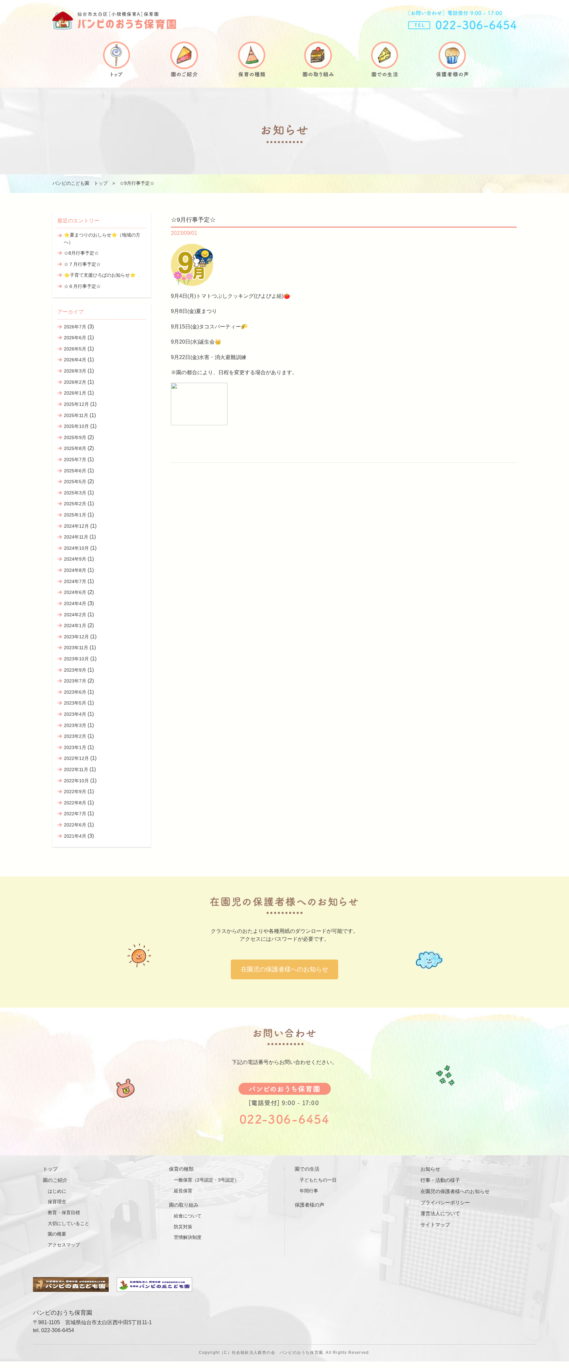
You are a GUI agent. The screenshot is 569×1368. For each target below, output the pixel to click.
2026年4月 (75, 359)
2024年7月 (75, 581)
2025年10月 (76, 426)
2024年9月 (75, 559)
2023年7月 (75, 681)
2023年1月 (75, 747)
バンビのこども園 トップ (80, 183)
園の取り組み (184, 1205)
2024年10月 (76, 548)
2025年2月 (75, 503)
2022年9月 (75, 791)
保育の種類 (181, 1169)
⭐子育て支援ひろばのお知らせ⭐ (100, 275)
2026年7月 (75, 326)
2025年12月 (76, 404)
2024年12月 (76, 526)
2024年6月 (75, 592)
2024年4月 (75, 603)
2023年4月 (75, 714)
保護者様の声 (309, 1205)
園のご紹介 (55, 1180)
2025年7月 (75, 459)
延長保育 (183, 1190)
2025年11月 (76, 415)
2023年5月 (75, 703)
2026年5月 (75, 348)
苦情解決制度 (188, 1237)
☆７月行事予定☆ (82, 264)
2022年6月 (75, 824)
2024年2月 (75, 614)
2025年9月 (75, 437)
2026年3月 (75, 371)
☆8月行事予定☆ (81, 253)
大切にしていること (68, 1223)
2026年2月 (75, 382)
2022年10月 (76, 780)
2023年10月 (76, 658)
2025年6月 (75, 470)
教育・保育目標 (64, 1212)
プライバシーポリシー (445, 1202)
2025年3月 (75, 492)
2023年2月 (75, 736)
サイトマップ (435, 1224)
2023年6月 (75, 692)
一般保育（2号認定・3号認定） (206, 1180)
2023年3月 (75, 725)
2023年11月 (76, 647)
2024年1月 (75, 625)
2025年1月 (75, 514)
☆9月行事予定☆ (193, 219)
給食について (188, 1215)
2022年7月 (75, 813)
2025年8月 (75, 448)
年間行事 (309, 1190)
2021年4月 (75, 836)
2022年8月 (75, 802)
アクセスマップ (64, 1244)
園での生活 (307, 1169)
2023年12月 (76, 636)
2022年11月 (76, 769)
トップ (50, 1169)
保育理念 (57, 1201)
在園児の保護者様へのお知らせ (284, 969)
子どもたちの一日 (318, 1180)
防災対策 (183, 1226)
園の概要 (57, 1234)
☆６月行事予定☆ (82, 286)
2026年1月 (75, 393)
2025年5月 (75, 481)
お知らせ (430, 1169)
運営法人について (440, 1213)
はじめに (57, 1191)
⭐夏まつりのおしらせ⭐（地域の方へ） (102, 238)
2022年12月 (76, 758)
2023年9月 (75, 670)
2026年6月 (75, 337)
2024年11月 (76, 537)
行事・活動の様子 (440, 1180)
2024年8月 (75, 570)
